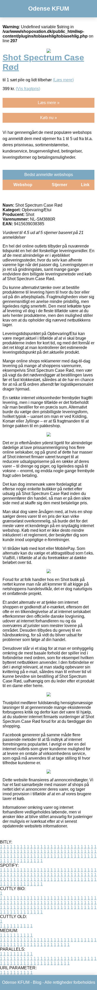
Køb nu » (48, 117)
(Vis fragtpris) (28, 88)
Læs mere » (48, 102)
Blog (37, 982)
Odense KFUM (48, 8)
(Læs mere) (63, 80)
